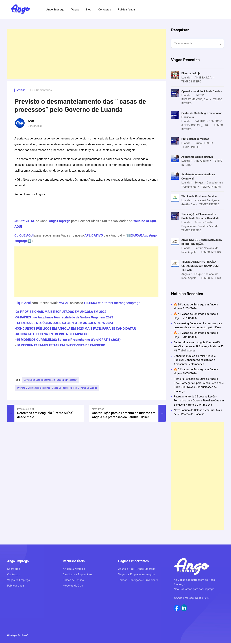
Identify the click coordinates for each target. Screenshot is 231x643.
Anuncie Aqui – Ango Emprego (136, 568)
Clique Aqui (22, 303)
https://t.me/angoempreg (120, 303)
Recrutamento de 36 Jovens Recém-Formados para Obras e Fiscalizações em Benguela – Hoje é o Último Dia (199, 400)
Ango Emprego (55, 9)
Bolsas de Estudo (73, 580)
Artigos (20, 90)
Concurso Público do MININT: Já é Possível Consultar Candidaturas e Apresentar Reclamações (195, 360)
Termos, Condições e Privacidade (138, 580)
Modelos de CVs (73, 585)
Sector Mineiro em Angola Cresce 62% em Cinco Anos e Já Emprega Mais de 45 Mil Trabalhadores (198, 346)
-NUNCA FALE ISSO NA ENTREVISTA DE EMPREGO (51, 334)
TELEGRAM (91, 303)
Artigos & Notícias (74, 568)
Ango (31, 121)
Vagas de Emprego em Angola (136, 574)
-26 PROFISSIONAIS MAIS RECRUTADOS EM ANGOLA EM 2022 (60, 312)
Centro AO (23, 635)
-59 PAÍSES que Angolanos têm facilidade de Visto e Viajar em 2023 (63, 317)
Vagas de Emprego (18, 580)
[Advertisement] (86, 54)
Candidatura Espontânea (77, 574)
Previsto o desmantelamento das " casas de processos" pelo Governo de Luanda (57, 388)
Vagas (75, 9)
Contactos (104, 9)
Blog (88, 9)
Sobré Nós (13, 568)
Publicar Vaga (126, 9)
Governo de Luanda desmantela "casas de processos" (50, 380)
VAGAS (64, 303)
